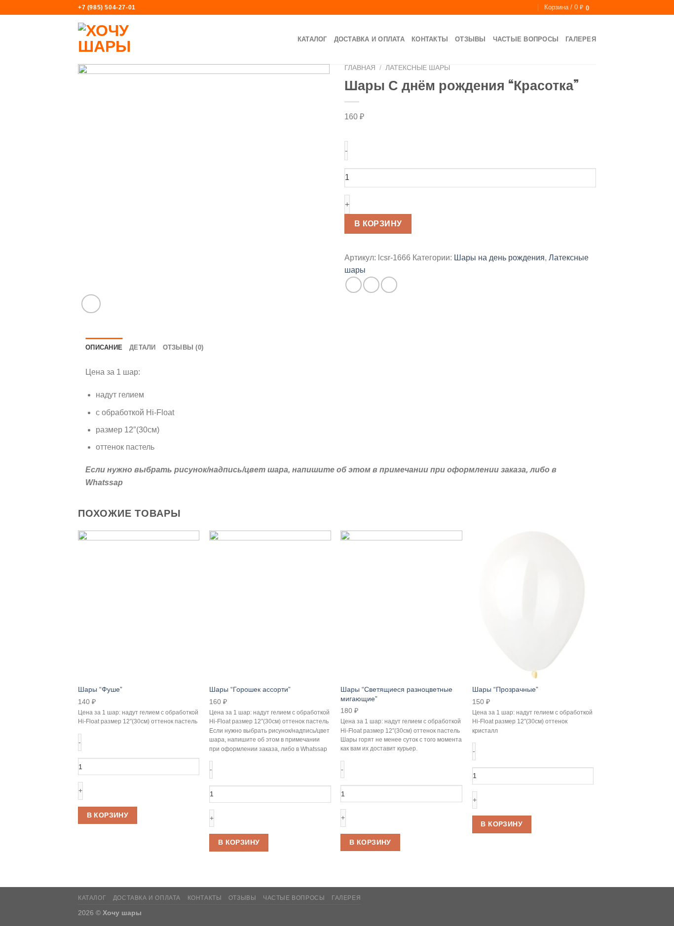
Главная (359, 67)
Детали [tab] (142, 347)
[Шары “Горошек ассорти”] (270, 604)
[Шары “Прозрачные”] (533, 604)
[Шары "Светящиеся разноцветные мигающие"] (401, 604)
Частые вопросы (526, 39)
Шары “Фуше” (100, 689)
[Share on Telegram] (389, 285)
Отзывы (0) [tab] (183, 347)
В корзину (378, 223)
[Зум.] (91, 304)
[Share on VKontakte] (371, 285)
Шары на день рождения (499, 257)
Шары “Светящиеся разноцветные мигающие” (396, 694)
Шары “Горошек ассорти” (250, 689)
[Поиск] (529, 7)
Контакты (430, 39)
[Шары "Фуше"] (139, 604)
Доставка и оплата (369, 39)
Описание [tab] (103, 347)
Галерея (580, 39)
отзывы (470, 39)
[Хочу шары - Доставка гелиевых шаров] (127, 40)
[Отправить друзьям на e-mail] (353, 285)
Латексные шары (417, 67)
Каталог (312, 39)
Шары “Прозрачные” (505, 689)
